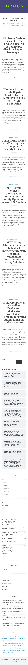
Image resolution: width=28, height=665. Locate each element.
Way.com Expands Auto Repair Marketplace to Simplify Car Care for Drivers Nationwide (14, 96)
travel (20, 650)
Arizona (22, 636)
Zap (13, 652)
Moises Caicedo (15, 643)
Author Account (6, 572)
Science (4, 500)
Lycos (3, 643)
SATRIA (17, 648)
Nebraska (7, 645)
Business (4, 485)
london (20, 641)
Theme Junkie (14, 661)
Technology (5, 505)
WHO (5, 652)
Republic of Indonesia (12, 648)
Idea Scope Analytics (14, 659)
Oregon (15, 645)
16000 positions (5, 636)
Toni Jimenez (16, 650)
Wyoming (8, 652)
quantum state (4, 648)
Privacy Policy (5, 580)
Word (3, 508)
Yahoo (11, 652)
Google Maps (13, 641)
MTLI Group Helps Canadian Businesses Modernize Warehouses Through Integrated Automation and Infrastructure (14, 312)
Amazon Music (18, 636)
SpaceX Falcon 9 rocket (10, 650)
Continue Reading (14, 77)
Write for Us (5, 589)
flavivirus (22, 640)
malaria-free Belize (8, 643)
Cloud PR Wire (10, 34)
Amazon (13, 636)
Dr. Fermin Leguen (21, 638)
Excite (11, 640)
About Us (4, 569)
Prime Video (19, 647)
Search (4, 359)
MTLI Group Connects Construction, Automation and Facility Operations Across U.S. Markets (14, 195)
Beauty (4, 482)
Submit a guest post (7, 583)
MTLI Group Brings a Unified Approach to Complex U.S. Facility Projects (14, 145)
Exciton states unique (17, 640)
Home (3, 577)
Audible (3, 638)
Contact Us (4, 574)
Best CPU (7, 638)
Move (3, 497)
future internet (4, 641)
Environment (5, 491)
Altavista (10, 636)
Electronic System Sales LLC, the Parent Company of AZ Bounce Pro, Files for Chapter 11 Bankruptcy (14, 45)
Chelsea (16, 638)
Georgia (9, 641)
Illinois (17, 641)
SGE (20, 648)
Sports (3, 502)
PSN (23, 647)
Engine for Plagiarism (6, 640)
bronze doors (11, 638)
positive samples (14, 647)
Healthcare (5, 494)
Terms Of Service (6, 586)
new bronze (11, 645)
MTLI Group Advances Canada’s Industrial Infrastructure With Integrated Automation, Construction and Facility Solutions (14, 252)
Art (3, 479)
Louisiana (23, 641)
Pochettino (8, 647)
